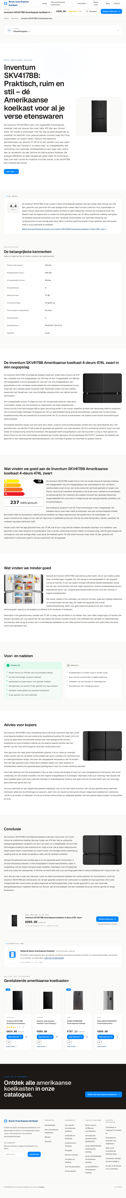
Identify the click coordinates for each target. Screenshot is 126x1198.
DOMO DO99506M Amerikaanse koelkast (76, 1022)
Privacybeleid (70, 1171)
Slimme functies (71, 1155)
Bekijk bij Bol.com (110, 11)
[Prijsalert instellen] (26, 1037)
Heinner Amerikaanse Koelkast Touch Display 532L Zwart (46, 1022)
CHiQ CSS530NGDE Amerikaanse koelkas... (93, 1149)
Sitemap (118, 1187)
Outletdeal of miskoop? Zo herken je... (113, 1130)
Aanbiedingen (50, 1125)
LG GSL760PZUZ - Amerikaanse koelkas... (92, 1170)
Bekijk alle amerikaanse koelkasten (102, 1094)
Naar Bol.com (13, 1037)
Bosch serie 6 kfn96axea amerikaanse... (90, 1128)
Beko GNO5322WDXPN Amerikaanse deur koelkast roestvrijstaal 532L (107, 1022)
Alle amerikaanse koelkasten (58, 3)
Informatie (81, 3)
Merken (48, 1137)
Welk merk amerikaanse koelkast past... (111, 1151)
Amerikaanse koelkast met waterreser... (111, 1141)
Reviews (14, 18)
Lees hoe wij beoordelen (54, 958)
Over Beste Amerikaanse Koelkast (70, 1128)
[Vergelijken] (9, 1042)
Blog (108, 3)
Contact (117, 3)
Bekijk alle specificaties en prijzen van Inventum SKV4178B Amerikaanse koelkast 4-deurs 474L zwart (63, 229)
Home (44, 3)
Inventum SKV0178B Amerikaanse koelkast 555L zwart (16, 1022)
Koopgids (68, 1150)
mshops (41, 1187)
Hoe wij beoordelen (72, 1167)
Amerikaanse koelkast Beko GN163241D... (90, 1138)
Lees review (11, 1046)
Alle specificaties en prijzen (107, 924)
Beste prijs (95, 3)
